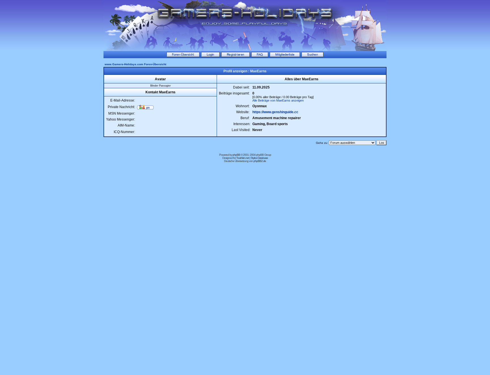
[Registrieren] (235, 56)
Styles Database (259, 157)
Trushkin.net (242, 157)
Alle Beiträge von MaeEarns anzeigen (278, 100)
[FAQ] (260, 56)
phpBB (236, 154)
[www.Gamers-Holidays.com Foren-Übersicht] (183, 56)
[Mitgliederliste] (284, 56)
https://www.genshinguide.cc (275, 112)
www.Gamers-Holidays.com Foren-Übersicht (135, 64)
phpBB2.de (260, 161)
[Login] (210, 56)
